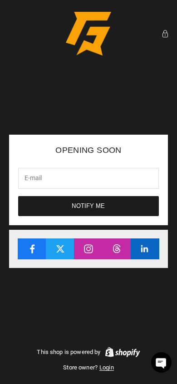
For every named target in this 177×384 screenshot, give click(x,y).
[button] (161, 362)
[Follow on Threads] (117, 249)
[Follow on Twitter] (60, 249)
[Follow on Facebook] (32, 249)
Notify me (88, 205)
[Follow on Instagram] (88, 249)
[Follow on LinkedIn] (145, 249)
